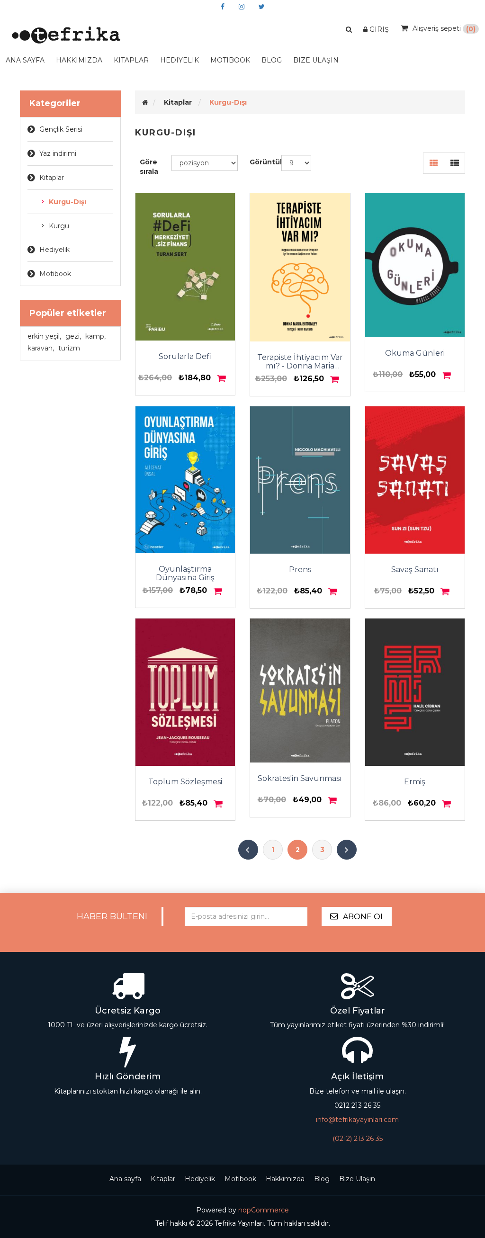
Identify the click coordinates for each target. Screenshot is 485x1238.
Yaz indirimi (57, 153)
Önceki (248, 850)
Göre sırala (149, 167)
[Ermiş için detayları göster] (415, 692)
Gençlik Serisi (60, 129)
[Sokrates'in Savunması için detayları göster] (300, 691)
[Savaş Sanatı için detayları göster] (415, 480)
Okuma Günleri (415, 353)
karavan (40, 348)
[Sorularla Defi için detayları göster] (185, 267)
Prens (300, 569)
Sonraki (347, 850)
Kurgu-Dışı (67, 201)
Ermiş (414, 782)
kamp (95, 336)
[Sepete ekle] (222, 378)
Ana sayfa (25, 60)
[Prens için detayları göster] (300, 480)
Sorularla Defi (185, 356)
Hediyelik (179, 60)
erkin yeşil (44, 336)
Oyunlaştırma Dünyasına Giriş (185, 573)
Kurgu (59, 226)
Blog (322, 1179)
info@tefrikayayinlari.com (357, 1119)
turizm (69, 348)
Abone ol (364, 916)
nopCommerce (263, 1210)
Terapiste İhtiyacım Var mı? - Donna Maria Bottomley (300, 361)
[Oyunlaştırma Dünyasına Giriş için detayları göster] (185, 479)
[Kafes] (433, 163)
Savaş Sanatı (415, 569)
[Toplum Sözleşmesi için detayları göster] (185, 692)
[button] (349, 29)
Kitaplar (51, 177)
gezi (73, 336)
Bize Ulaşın (316, 60)
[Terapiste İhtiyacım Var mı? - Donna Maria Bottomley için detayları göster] (300, 267)
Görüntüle (265, 162)
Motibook (230, 60)
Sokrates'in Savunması (300, 778)
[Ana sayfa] (145, 102)
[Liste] (454, 163)
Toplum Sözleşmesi (185, 782)
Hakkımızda (79, 60)
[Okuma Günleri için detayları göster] (415, 265)
